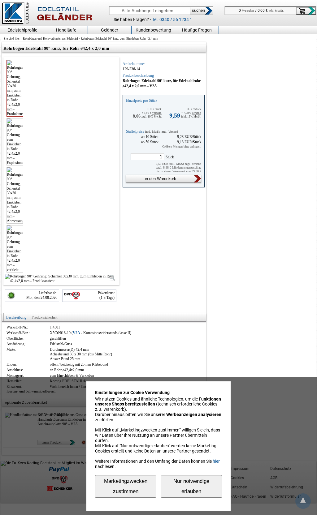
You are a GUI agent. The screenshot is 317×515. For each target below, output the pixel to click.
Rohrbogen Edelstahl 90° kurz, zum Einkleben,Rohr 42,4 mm (119, 38)
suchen (198, 10)
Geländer (109, 30)
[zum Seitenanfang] (303, 501)
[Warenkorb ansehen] (306, 11)
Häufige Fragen (197, 30)
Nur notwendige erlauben (191, 486)
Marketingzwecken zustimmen (125, 486)
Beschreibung (16, 317)
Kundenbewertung (153, 30)
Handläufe (66, 30)
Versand (157, 112)
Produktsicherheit (44, 317)
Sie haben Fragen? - (153, 19)
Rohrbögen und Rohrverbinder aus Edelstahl (50, 38)
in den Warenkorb (160, 178)
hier (216, 461)
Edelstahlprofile (22, 30)
